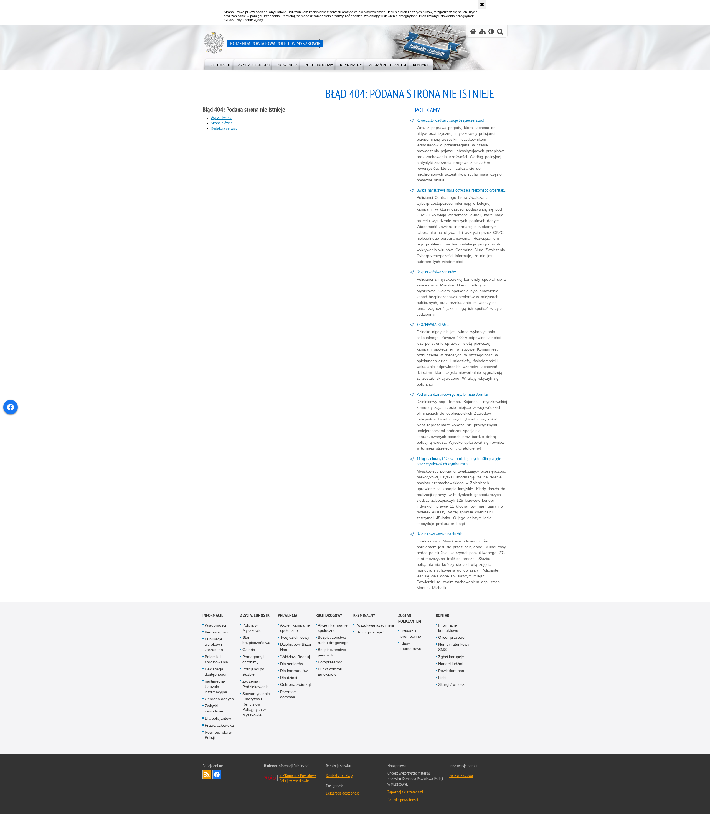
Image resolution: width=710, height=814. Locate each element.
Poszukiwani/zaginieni (375, 625)
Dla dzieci (288, 677)
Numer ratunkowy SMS (453, 647)
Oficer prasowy (451, 637)
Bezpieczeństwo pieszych (332, 652)
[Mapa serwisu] (482, 31)
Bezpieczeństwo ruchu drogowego (333, 640)
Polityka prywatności (402, 799)
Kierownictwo (216, 632)
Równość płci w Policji (218, 735)
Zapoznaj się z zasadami (405, 792)
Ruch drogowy (329, 615)
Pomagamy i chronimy (253, 659)
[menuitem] (220, 64)
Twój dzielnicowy (294, 637)
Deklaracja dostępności (215, 671)
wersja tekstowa (461, 775)
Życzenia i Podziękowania (255, 684)
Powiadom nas (451, 670)
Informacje (212, 615)
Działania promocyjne (410, 633)
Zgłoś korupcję (451, 657)
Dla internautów (294, 670)
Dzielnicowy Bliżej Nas (295, 647)
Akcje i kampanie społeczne (295, 628)
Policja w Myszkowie (252, 628)
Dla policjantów (218, 718)
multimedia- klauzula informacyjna (216, 686)
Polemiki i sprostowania (216, 659)
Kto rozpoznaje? (370, 632)
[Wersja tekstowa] (491, 31)
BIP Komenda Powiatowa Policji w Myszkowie (297, 777)
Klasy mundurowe (410, 646)
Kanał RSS (206, 774)
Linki (442, 677)
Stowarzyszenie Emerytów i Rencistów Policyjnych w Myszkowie (256, 704)
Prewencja (287, 615)
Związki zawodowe (214, 708)
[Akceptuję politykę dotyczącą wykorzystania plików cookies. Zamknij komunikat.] (482, 4)
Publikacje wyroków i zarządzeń (214, 644)
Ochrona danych (219, 699)
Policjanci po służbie (253, 671)
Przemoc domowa (288, 694)
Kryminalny (364, 615)
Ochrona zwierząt (295, 684)
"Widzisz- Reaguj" (295, 657)
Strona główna (222, 123)
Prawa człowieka (219, 725)
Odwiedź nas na (216, 774)
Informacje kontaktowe (448, 628)
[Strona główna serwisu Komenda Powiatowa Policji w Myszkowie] (473, 31)
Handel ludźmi (450, 663)
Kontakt (443, 615)
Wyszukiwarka (221, 118)
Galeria (248, 649)
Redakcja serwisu (224, 128)
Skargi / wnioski (451, 684)
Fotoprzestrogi (330, 662)
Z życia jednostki (255, 615)
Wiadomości (215, 625)
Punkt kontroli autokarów (330, 671)
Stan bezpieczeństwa (256, 640)
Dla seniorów (291, 663)
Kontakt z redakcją (339, 775)
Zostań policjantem (409, 618)
